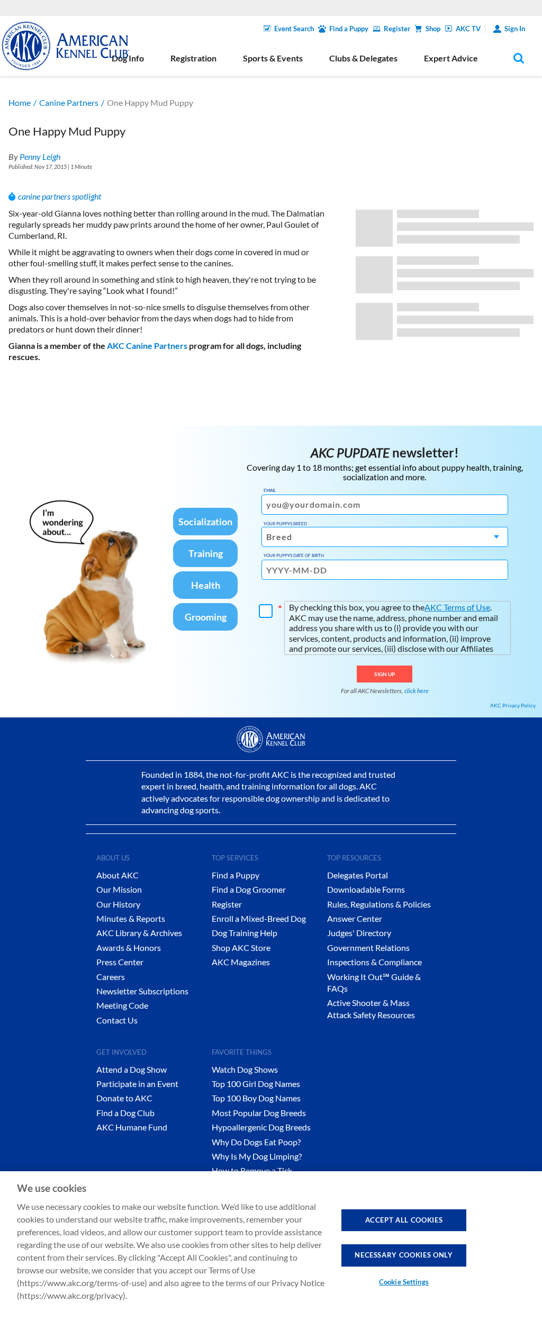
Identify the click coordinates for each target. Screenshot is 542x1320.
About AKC (117, 875)
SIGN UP (384, 674)
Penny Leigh (40, 156)
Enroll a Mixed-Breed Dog (259, 918)
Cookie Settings (404, 1282)
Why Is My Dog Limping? (257, 1156)
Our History (118, 904)
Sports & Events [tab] (273, 58)
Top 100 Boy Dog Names (256, 1098)
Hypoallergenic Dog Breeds (261, 1127)
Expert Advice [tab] (451, 58)
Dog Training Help (244, 933)
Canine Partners (68, 102)
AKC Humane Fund (131, 1127)
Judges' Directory (359, 933)
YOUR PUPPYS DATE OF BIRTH (294, 555)
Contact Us (117, 1020)
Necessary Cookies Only (404, 1255)
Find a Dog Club (125, 1113)
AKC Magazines (241, 962)
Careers (110, 977)
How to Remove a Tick (252, 1170)
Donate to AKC (124, 1098)
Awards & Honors (128, 947)
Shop (433, 28)
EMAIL (270, 490)
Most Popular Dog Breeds (259, 1113)
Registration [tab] (193, 58)
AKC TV (468, 28)
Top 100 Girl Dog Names (256, 1084)
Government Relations (368, 947)
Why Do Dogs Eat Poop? (256, 1142)
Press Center (119, 962)
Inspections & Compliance (374, 962)
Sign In (514, 28)
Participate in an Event (137, 1084)
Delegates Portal (357, 875)
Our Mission (119, 889)
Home (19, 102)
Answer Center (354, 918)
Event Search (294, 28)
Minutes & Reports (130, 918)
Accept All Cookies (404, 1220)
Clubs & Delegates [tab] (363, 58)
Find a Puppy (348, 28)
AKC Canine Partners (148, 345)
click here (416, 691)
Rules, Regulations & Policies (379, 904)
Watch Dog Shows (245, 1069)
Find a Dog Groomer (249, 889)
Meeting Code (122, 1005)
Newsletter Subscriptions (142, 991)
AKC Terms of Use (457, 607)
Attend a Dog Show (131, 1069)
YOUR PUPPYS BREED (285, 523)
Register (397, 28)
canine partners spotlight (59, 196)
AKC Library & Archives (139, 933)
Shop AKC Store (241, 947)
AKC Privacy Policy (513, 705)
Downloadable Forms (366, 889)
